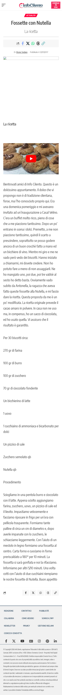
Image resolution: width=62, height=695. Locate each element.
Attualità (30, 15)
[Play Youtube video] (31, 158)
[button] (4, 5)
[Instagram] (39, 641)
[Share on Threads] (38, 43)
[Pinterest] (47, 641)
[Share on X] (27, 43)
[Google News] (31, 641)
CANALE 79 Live (55, 5)
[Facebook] (6, 641)
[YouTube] (22, 641)
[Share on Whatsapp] (33, 43)
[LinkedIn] (55, 641)
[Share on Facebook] (22, 43)
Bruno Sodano (21, 52)
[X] (13, 641)
